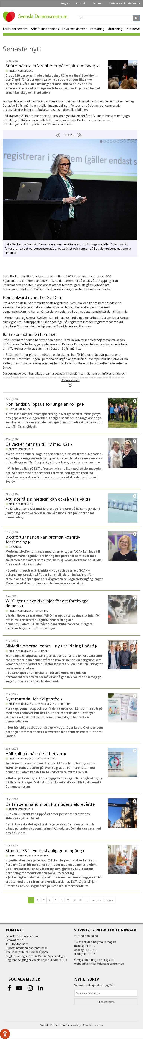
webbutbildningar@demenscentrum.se (99, 963)
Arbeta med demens (45, 29)
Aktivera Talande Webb (124, 3)
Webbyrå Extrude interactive (88, 1025)
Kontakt (81, 3)
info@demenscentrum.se (32, 948)
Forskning (97, 29)
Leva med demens (74, 29)
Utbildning (115, 29)
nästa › (96, 900)
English (65, 3)
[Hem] (36, 17)
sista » (109, 900)
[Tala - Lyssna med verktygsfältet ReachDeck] (5, 1034)
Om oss (98, 3)
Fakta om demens (15, 29)
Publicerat (133, 29)
